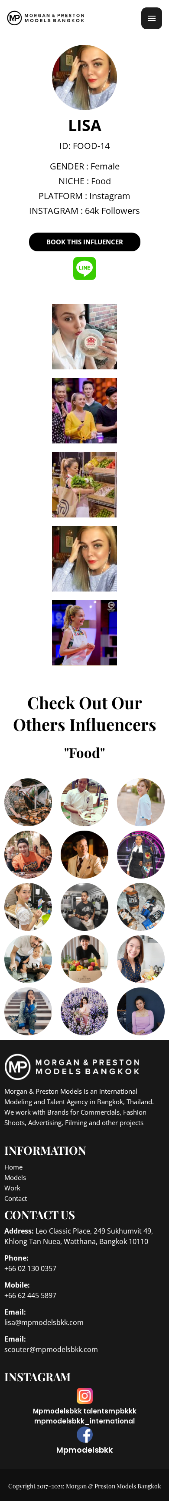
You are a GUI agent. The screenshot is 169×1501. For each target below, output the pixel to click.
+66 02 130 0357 (30, 1268)
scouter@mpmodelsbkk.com (51, 1349)
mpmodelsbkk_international (84, 1421)
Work (12, 1187)
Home (13, 1167)
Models (15, 1177)
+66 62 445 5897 (30, 1295)
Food (101, 181)
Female (105, 166)
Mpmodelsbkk (57, 1411)
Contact (15, 1198)
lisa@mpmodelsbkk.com (44, 1322)
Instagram (109, 196)
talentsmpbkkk (109, 1411)
